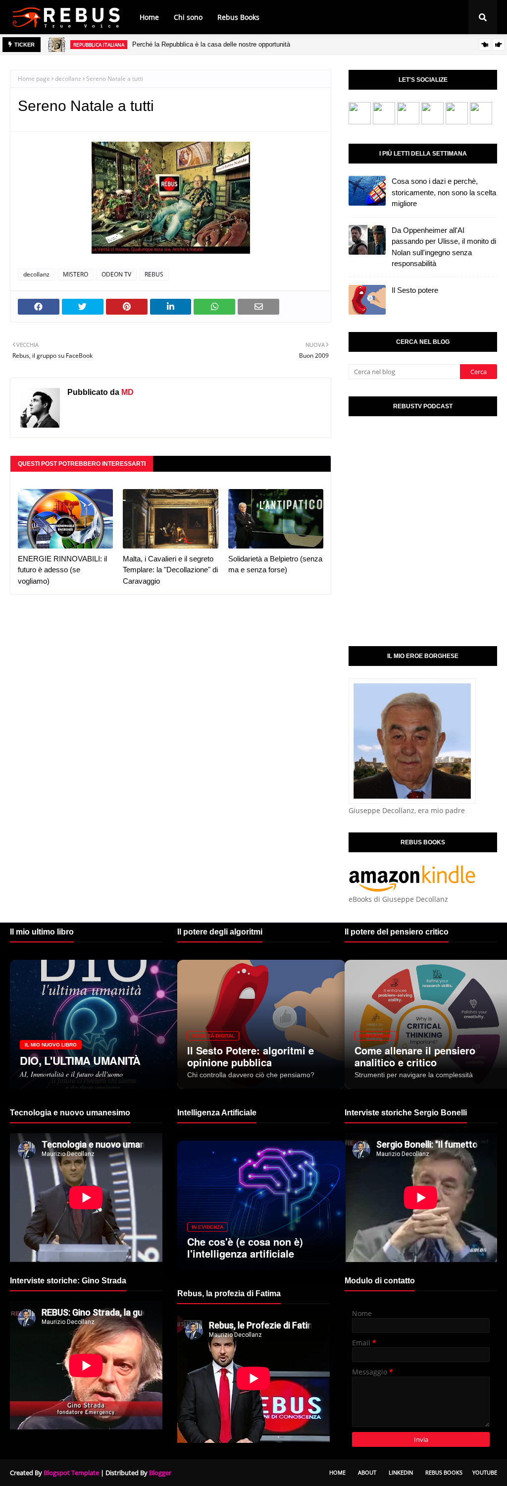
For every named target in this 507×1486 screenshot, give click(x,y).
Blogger (160, 1472)
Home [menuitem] (149, 17)
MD (126, 392)
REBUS (154, 274)
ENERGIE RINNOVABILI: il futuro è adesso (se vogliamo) (62, 569)
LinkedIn (401, 1472)
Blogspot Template (71, 1472)
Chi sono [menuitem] (188, 17)
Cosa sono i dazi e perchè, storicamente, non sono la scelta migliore (444, 192)
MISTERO (75, 274)
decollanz (68, 78)
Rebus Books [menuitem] (238, 17)
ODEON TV (116, 274)
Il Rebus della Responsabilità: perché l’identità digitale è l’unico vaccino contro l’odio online (256, 44)
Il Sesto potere (415, 290)
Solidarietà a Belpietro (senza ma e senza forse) (275, 564)
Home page (34, 78)
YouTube (484, 1472)
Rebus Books (443, 1472)
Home (337, 1472)
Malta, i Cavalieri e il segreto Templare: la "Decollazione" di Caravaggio (170, 569)
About (367, 1472)
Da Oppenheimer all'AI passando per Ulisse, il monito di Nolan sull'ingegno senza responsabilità (444, 247)
